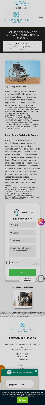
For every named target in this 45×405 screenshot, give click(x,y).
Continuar (22, 400)
